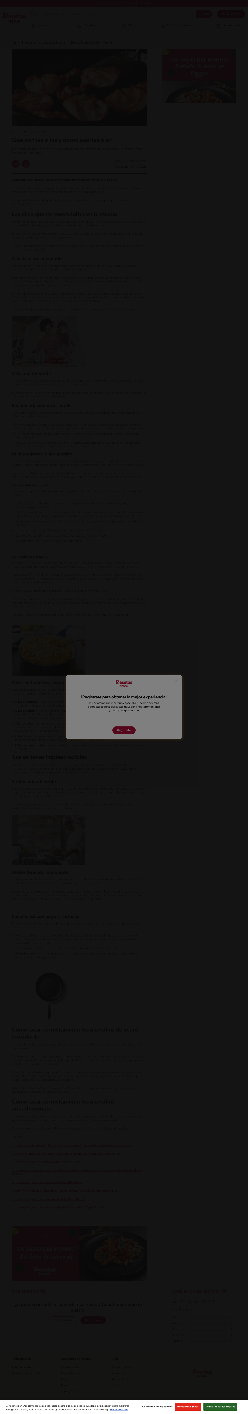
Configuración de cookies (157, 1406)
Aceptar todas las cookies (220, 1406)
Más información (119, 1410)
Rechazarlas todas (188, 1406)
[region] (124, 1407)
